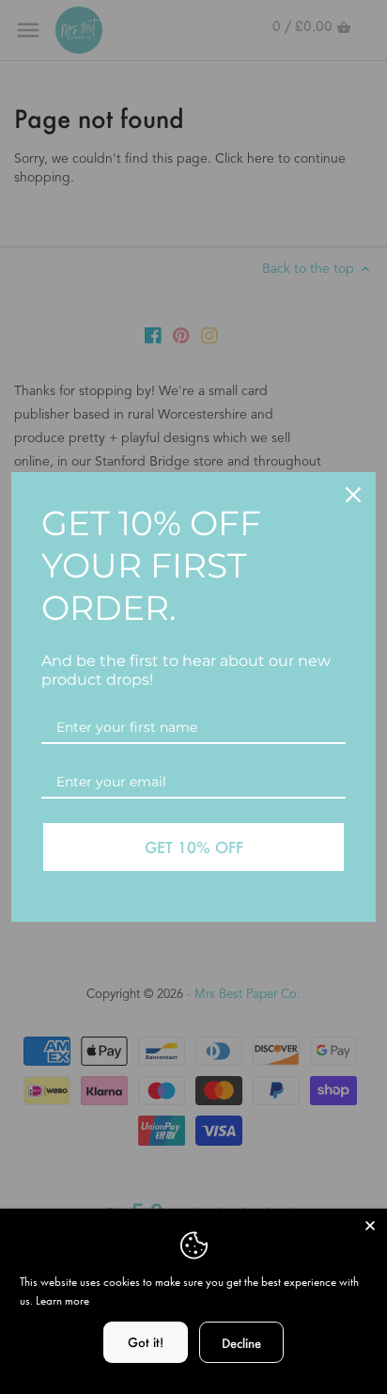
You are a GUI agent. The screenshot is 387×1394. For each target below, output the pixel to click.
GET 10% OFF (194, 847)
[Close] (370, 1225)
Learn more (62, 1300)
